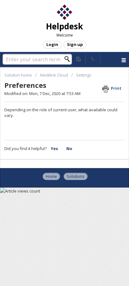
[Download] (53, 138)
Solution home (18, 75)
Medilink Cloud (54, 75)
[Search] (69, 59)
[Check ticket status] (78, 58)
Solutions (76, 176)
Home (51, 176)
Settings (83, 75)
